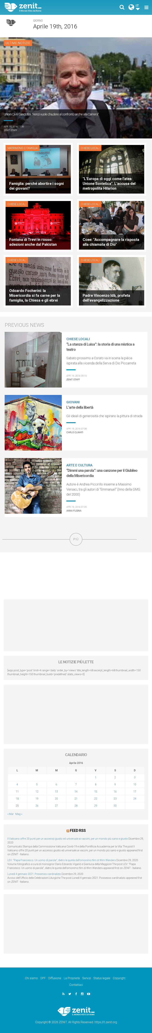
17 (134, 791)
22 (95, 798)
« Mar (10, 814)
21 (76, 798)
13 (56, 791)
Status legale (101, 978)
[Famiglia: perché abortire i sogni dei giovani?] (38, 169)
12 (36, 791)
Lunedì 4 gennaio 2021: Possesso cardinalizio (34, 873)
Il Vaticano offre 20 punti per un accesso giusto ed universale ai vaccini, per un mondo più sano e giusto (67, 838)
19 (36, 798)
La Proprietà (72, 978)
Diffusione (54, 978)
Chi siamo (31, 978)
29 (95, 805)
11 (17, 791)
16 (115, 791)
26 (36, 805)
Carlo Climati (74, 432)
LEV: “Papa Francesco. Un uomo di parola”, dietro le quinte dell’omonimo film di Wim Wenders (61, 860)
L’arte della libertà (79, 407)
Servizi (86, 978)
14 (76, 791)
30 (115, 805)
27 (56, 805)
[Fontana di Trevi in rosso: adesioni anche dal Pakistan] (38, 225)
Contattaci (76, 985)
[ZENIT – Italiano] (43, 7)
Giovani (73, 402)
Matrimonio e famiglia (22, 148)
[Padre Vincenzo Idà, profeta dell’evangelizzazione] (111, 281)
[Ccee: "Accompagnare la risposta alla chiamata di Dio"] (111, 225)
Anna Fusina (73, 510)
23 (115, 798)
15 (95, 791)
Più (76, 539)
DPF (43, 978)
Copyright (119, 978)
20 (56, 798)
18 (17, 798)
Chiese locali (90, 148)
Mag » (18, 814)
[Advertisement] (76, 576)
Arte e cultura (79, 465)
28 (76, 805)
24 (134, 798)
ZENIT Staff (10, 130)
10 (134, 784)
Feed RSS (78, 830)
